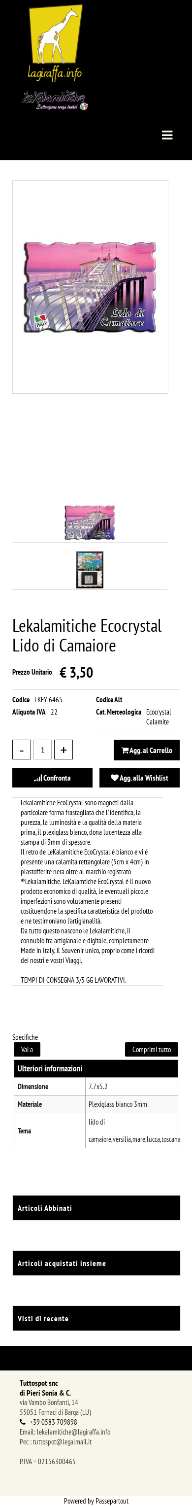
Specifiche (25, 1037)
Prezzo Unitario (32, 672)
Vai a (27, 1049)
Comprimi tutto (151, 1049)
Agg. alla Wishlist (143, 778)
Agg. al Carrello (150, 750)
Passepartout (112, 1501)
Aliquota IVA (29, 712)
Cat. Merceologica (118, 712)
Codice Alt (109, 699)
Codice (21, 699)
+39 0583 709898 (53, 1422)
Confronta (56, 778)
